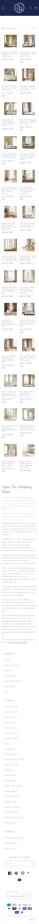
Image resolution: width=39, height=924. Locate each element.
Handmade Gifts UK (12, 665)
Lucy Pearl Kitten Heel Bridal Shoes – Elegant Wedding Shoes (9, 88)
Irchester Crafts (10, 775)
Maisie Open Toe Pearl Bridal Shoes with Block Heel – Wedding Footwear (9, 190)
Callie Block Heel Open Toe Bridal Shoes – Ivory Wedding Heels (28, 258)
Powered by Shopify (29, 916)
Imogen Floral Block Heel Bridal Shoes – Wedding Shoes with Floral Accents (9, 226)
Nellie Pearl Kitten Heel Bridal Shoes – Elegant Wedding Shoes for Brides (28, 323)
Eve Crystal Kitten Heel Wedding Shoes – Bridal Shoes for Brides (28, 54)
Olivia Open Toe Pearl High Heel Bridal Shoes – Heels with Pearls (9, 155)
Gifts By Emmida (10, 754)
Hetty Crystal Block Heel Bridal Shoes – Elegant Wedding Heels (28, 358)
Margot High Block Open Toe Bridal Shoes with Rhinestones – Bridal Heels (27, 190)
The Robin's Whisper (12, 807)
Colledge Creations (11, 733)
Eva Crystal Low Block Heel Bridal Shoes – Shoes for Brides (27, 393)
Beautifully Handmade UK (14, 838)
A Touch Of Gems (11, 707)
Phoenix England (10, 791)
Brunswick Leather (11, 712)
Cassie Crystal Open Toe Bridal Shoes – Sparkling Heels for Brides (10, 428)
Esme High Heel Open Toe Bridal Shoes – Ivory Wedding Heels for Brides (10, 290)
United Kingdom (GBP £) (18, 896)
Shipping (7, 670)
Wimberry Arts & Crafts (13, 818)
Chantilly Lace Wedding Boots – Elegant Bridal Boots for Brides (9, 323)
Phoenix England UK (18, 642)
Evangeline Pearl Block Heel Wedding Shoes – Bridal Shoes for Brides (27, 427)
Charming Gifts (10, 728)
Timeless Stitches (10, 802)
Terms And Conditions (12, 681)
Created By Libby (11, 738)
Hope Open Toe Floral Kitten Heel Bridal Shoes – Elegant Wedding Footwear (28, 156)
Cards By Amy (10, 722)
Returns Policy (9, 676)
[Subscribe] (32, 863)
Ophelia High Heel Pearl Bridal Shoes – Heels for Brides (8, 463)
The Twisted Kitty (11, 812)
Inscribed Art (9, 770)
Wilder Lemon (9, 823)
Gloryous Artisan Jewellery (14, 759)
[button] (3, 8)
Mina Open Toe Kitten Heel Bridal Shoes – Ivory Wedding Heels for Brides (27, 290)
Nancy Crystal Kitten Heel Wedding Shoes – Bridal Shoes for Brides (9, 393)
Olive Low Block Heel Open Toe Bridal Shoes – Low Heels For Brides (9, 258)
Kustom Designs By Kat (13, 786)
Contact (7, 660)
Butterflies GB (9, 717)
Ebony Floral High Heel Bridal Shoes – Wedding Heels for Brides (28, 88)
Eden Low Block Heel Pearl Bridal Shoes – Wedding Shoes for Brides (9, 359)
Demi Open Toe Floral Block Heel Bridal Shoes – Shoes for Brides (27, 225)
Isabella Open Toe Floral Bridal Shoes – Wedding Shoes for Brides (9, 122)
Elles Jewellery (9, 749)
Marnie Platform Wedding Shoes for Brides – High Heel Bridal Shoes (26, 464)
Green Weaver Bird (11, 765)
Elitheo (6, 744)
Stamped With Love (12, 796)
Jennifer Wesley (10, 781)
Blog (5, 691)
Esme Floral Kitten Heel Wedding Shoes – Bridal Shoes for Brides (10, 54)
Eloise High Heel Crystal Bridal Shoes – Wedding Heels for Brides (28, 121)
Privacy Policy (9, 686)
